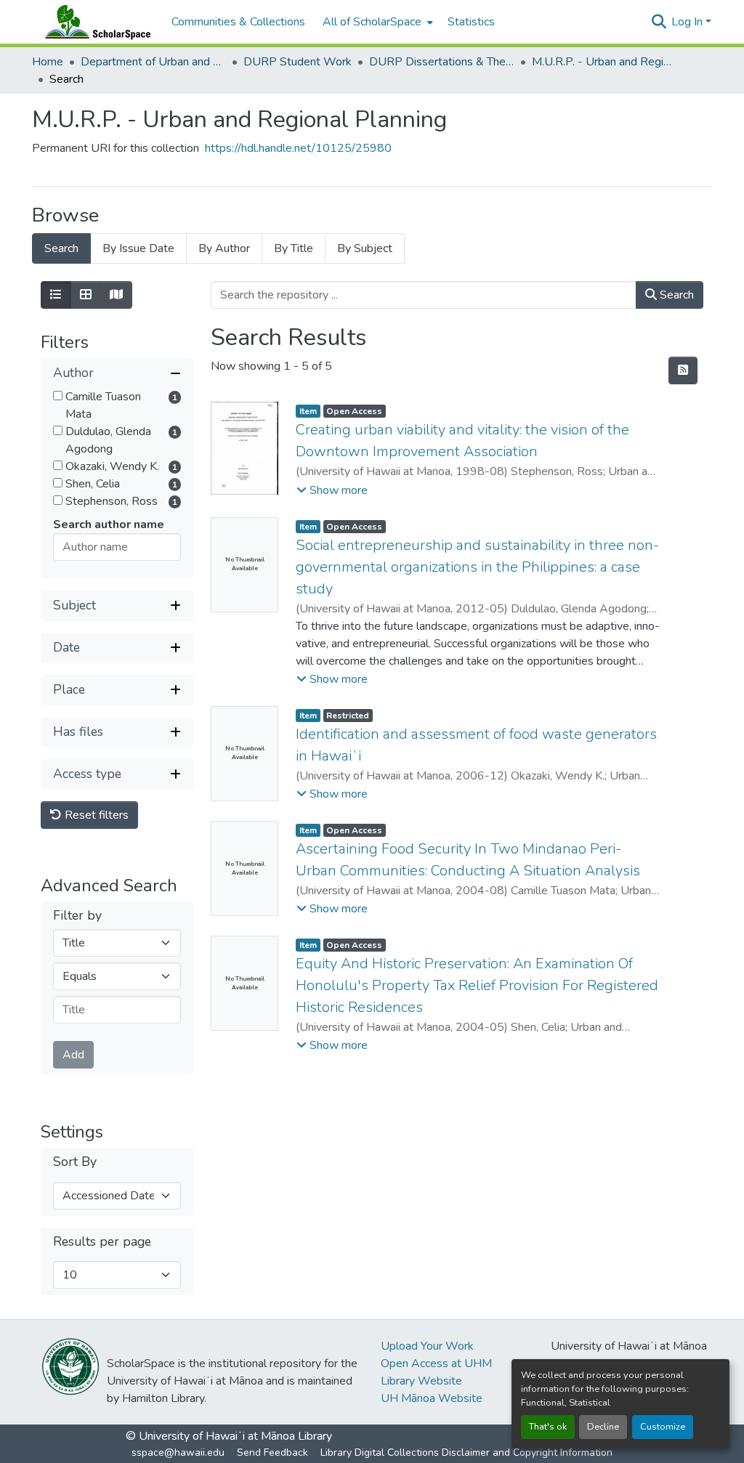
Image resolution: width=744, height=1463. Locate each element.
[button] (94, 22)
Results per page (102, 1241)
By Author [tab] (224, 248)
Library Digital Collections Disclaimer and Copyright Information (466, 1452)
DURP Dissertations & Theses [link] (441, 62)
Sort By (75, 1162)
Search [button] (675, 295)
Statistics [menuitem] (471, 22)
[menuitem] (376, 22)
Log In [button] (688, 22)
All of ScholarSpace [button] (372, 22)
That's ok (548, 1426)
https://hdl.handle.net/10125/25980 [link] (298, 148)
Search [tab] (61, 248)
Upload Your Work (427, 1346)
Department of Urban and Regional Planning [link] (153, 62)
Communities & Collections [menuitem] (238, 22)
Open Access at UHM (436, 1363)
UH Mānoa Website (431, 1398)
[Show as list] (56, 295)
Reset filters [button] (95, 815)
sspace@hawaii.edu (178, 1452)
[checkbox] (57, 395)
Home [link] (47, 62)
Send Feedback (272, 1452)
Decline (603, 1426)
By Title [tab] (293, 248)
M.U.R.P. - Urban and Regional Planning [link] (604, 62)
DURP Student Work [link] (297, 62)
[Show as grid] (85, 295)
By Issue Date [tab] (138, 248)
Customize (662, 1426)
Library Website (421, 1381)
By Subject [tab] (364, 248)
